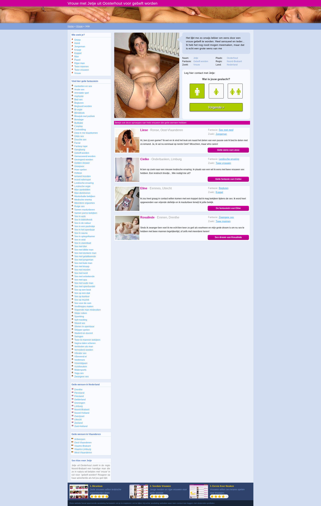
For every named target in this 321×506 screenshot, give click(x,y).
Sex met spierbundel (84, 286)
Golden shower (82, 163)
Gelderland (80, 399)
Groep (77, 40)
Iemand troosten (82, 176)
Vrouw (79, 26)
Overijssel (79, 416)
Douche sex (80, 139)
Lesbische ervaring (84, 183)
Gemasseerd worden (84, 156)
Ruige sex (79, 206)
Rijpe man (79, 63)
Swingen (78, 336)
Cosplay (78, 126)
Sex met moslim (82, 269)
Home (71, 26)
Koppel (78, 53)
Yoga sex (79, 373)
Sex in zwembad (82, 243)
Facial (77, 143)
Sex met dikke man (83, 249)
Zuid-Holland (80, 426)
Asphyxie (79, 96)
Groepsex (79, 166)
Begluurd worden (83, 106)
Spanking (79, 316)
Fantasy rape (80, 146)
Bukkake (78, 123)
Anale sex (79, 89)
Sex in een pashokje (84, 226)
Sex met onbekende (84, 276)
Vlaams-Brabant (82, 446)
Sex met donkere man (85, 253)
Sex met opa (80, 279)
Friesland (79, 396)
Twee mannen (81, 66)
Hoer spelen (80, 169)
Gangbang (79, 149)
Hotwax (78, 173)
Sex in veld (79, 239)
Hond (77, 43)
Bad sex (78, 99)
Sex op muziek (81, 300)
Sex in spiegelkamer (84, 236)
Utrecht (78, 419)
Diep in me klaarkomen (86, 133)
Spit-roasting (80, 320)
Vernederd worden (83, 350)
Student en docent (83, 333)
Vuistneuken (80, 366)
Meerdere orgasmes (84, 203)
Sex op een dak (82, 293)
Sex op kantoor (82, 296)
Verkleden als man (83, 346)
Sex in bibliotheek (83, 219)
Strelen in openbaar (84, 326)
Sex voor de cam (82, 303)
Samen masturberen (84, 209)
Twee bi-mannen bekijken (87, 340)
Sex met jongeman (83, 259)
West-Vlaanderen (83, 452)
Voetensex (79, 360)
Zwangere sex (81, 376)
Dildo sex (79, 136)
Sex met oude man (83, 283)
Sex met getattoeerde (85, 256)
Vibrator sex (80, 353)
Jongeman (79, 46)
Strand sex (79, 323)
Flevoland (79, 393)
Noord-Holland (81, 413)
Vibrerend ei (80, 356)
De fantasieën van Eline (228, 208)
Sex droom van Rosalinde (228, 237)
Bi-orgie (78, 109)
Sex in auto (80, 216)
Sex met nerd (81, 273)
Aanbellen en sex (83, 86)
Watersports (80, 370)
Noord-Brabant (81, 409)
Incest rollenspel (82, 179)
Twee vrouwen (81, 70)
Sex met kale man (83, 263)
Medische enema (83, 199)
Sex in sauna (80, 233)
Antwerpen (79, 439)
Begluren (79, 103)
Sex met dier (80, 246)
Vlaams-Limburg (82, 449)
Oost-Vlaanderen (83, 442)
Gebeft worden (81, 153)
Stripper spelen (82, 330)
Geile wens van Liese (228, 150)
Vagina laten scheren (85, 343)
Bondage (79, 119)
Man (76, 56)
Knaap (77, 50)
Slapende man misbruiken (87, 310)
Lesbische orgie (82, 186)
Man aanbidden (82, 189)
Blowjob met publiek (84, 116)
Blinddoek (79, 113)
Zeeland (78, 423)
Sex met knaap (81, 266)
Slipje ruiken (80, 313)
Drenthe (78, 389)
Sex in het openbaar (84, 229)
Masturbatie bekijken (84, 196)
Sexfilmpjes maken (83, 306)
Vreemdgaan (80, 363)
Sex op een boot (82, 290)
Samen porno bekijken (85, 213)
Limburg (78, 406)
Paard (77, 60)
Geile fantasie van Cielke (228, 179)
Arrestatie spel (81, 93)
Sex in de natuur (82, 223)
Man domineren (82, 193)
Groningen (79, 403)
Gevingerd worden (83, 159)
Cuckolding (80, 129)
